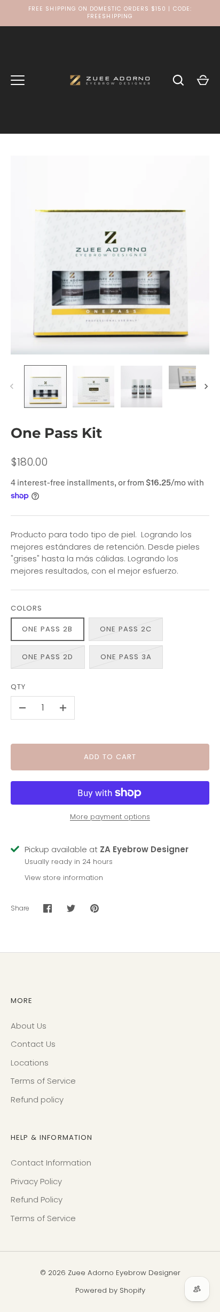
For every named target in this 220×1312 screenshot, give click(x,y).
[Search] (178, 80)
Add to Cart (110, 757)
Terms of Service (43, 1080)
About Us (28, 1025)
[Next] (207, 386)
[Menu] (17, 80)
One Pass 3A (126, 657)
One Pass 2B (47, 629)
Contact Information (51, 1162)
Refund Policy (36, 1199)
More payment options (110, 817)
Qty (18, 687)
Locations (30, 1062)
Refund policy (37, 1099)
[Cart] (203, 80)
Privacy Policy (36, 1181)
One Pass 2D (48, 657)
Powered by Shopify (110, 1290)
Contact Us (33, 1043)
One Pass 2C (126, 629)
